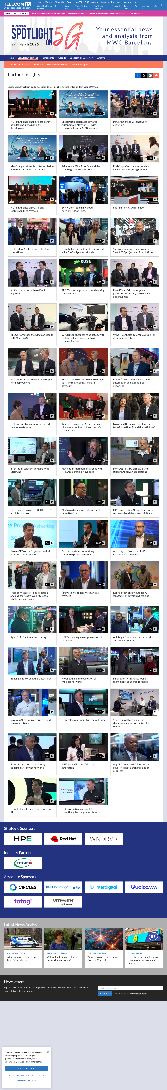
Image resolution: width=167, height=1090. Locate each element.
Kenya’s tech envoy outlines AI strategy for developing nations (131, 594)
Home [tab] (11, 57)
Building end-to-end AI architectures (31, 678)
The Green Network (98, 7)
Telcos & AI (116, 7)
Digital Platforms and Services (46, 7)
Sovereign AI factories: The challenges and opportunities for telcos (131, 723)
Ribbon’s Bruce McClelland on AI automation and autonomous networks (131, 382)
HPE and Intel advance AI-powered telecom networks (30, 425)
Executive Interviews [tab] (57, 64)
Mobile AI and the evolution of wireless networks (79, 680)
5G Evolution (135, 953)
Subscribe (105, 993)
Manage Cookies (26, 1080)
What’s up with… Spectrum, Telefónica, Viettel (22, 958)
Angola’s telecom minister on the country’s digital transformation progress (131, 767)
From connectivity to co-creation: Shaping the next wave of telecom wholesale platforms (29, 596)
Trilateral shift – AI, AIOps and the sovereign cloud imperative (81, 168)
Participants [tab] (48, 57)
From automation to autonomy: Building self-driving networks (28, 766)
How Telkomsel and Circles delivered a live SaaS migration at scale (83, 250)
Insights (127, 2)
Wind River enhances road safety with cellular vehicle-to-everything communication (83, 338)
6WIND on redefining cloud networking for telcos (77, 209)
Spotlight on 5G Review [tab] (81, 57)
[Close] (48, 1052)
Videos (48, 2)
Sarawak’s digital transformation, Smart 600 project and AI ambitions (133, 250)
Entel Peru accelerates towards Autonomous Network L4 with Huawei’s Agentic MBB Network (80, 125)
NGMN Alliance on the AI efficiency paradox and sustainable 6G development (30, 125)
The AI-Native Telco (57, 953)
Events (70, 2)
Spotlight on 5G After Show (128, 207)
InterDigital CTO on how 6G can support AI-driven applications (131, 470)
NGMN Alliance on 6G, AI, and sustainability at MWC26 (27, 209)
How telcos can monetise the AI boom (83, 719)
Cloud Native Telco (81, 7)
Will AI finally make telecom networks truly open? (62, 958)
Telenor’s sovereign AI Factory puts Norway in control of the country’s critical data (82, 427)
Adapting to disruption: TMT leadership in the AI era (129, 553)
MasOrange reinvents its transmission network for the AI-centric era (32, 168)
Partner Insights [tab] (80, 64)
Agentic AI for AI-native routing (28, 637)
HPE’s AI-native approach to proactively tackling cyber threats (81, 811)
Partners (115, 2)
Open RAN (67, 7)
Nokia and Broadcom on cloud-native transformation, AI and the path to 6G (134, 425)
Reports (104, 2)
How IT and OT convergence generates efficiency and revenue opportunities (132, 293)
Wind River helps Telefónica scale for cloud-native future (134, 336)
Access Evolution (16, 953)
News (40, 2)
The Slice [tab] (38, 64)
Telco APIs (126, 7)
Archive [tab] (101, 57)
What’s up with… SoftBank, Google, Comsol (102, 958)
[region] (26, 1067)
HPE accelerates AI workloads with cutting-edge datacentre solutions (133, 511)
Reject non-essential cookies (26, 1075)
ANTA (79, 2)
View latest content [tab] (28, 57)
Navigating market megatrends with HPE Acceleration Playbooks (82, 470)
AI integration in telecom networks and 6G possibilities (133, 639)
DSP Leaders (91, 2)
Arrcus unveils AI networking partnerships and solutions (78, 553)
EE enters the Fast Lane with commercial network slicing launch (144, 960)
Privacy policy (141, 993)
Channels (59, 2)
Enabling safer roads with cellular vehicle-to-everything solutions (132, 168)
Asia (137, 6)
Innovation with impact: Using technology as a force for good (130, 680)
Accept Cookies (26, 1068)
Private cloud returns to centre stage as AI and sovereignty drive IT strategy (83, 382)
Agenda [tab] (62, 57)
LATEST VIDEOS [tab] (18, 64)
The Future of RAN (96, 953)
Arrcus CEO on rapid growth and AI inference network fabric (30, 553)
